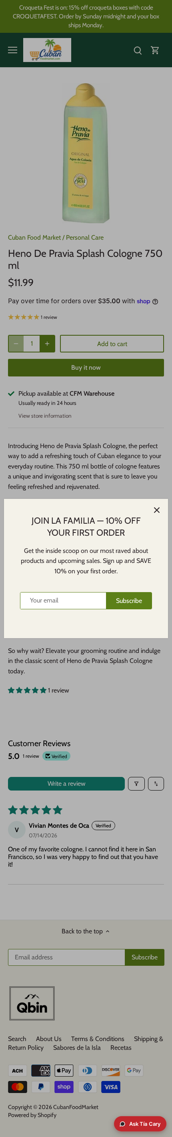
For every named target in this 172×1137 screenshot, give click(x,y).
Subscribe (129, 601)
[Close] (157, 510)
